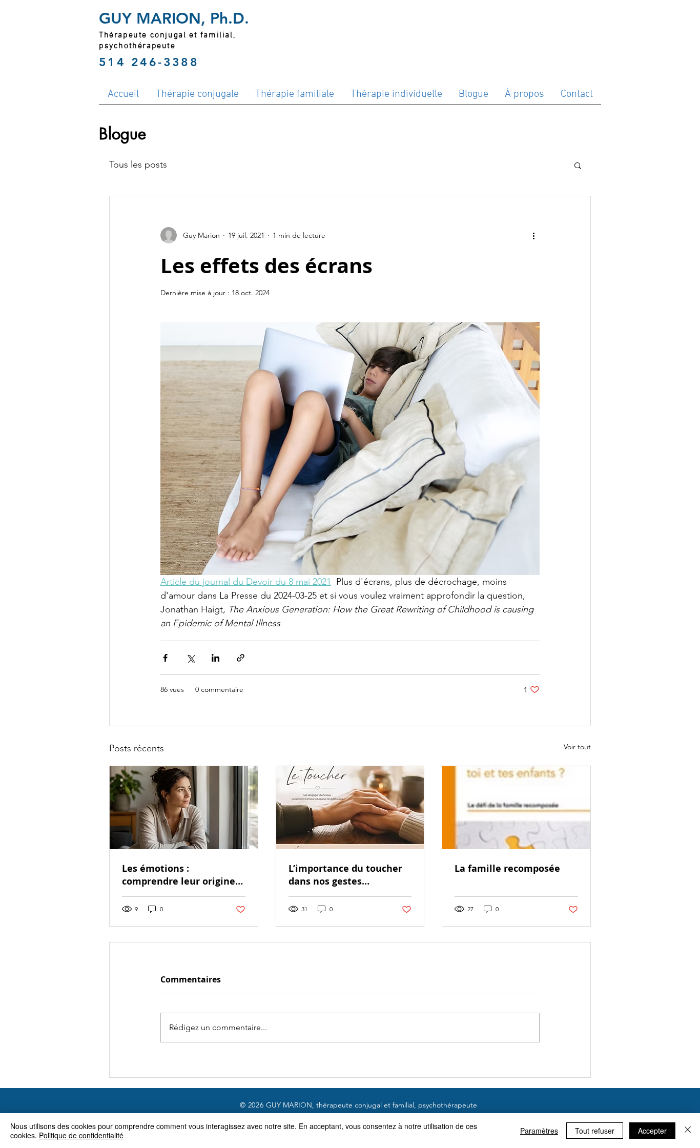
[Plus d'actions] (533, 235)
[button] (578, 165)
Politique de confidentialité (81, 1135)
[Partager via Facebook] (165, 658)
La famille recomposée (507, 868)
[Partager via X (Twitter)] (190, 658)
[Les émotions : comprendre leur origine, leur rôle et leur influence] (184, 807)
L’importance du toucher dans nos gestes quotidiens (345, 875)
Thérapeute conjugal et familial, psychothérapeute (167, 40)
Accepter (652, 1130)
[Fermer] (688, 1130)
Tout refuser (594, 1130)
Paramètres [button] (539, 1130)
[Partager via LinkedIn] (215, 658)
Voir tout (577, 746)
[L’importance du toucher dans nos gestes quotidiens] (350, 807)
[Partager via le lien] (240, 658)
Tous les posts (138, 164)
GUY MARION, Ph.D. (174, 18)
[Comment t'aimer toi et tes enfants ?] (516, 807)
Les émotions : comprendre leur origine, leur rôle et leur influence (182, 875)
